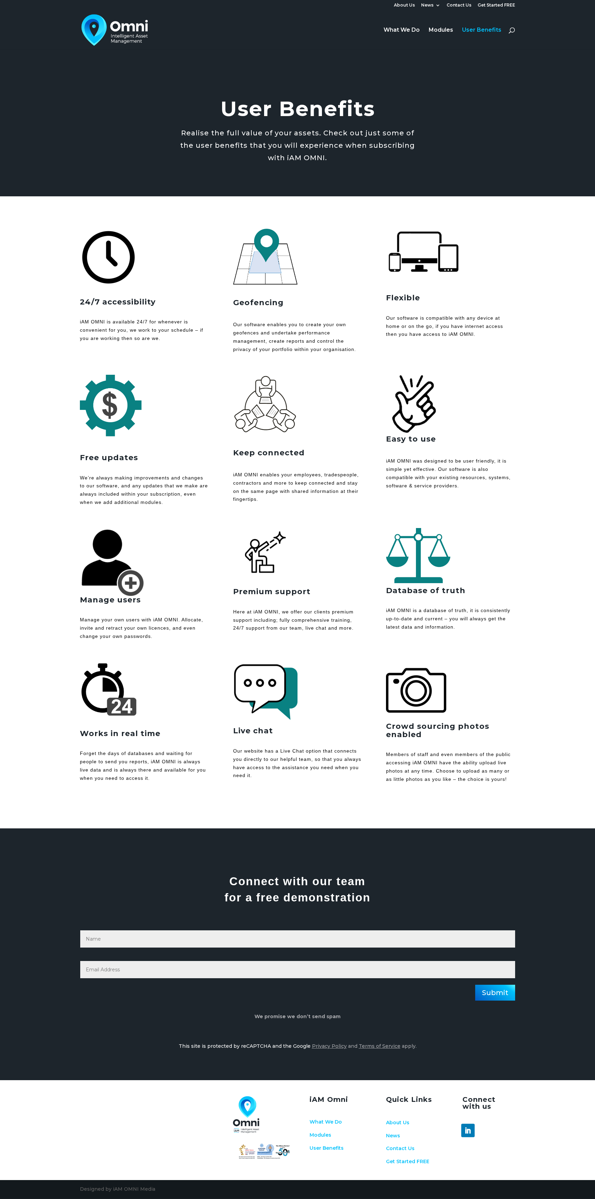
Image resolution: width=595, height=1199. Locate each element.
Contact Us (459, 5)
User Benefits (481, 30)
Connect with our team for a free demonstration (297, 889)
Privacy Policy (329, 1046)
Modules (441, 30)
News (427, 5)
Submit (495, 993)
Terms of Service (379, 1046)
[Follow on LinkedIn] (468, 1130)
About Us (404, 5)
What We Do (402, 30)
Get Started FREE (496, 5)
